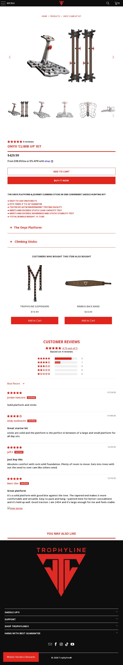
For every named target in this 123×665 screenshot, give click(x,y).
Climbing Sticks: (25, 241)
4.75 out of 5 (70, 348)
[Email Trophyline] (50, 644)
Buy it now (61, 180)
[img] (14, 392)
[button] (15, 141)
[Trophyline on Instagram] (61, 644)
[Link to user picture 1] (15, 514)
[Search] (108, 3)
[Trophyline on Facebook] (55, 644)
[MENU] (2, 3)
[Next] (113, 57)
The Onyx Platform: (28, 227)
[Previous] (9, 57)
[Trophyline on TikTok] (67, 644)
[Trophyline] (61, 3)
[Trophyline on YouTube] (72, 644)
